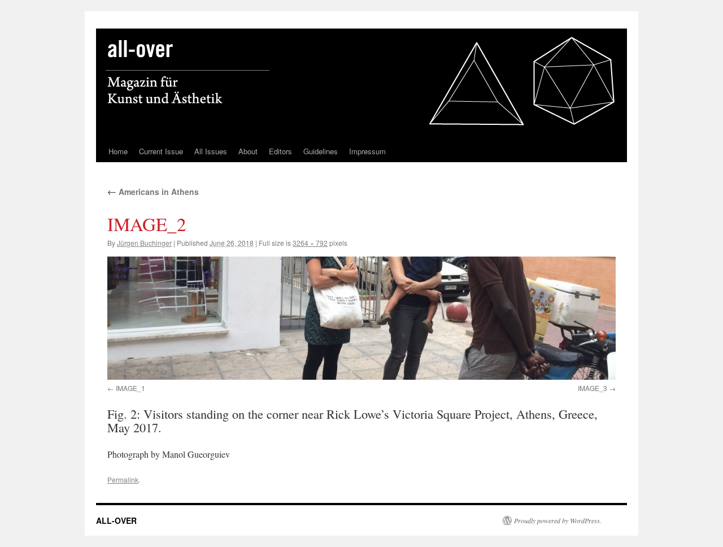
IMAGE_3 (592, 388)
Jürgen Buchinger (144, 243)
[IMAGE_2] (361, 318)
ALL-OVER (116, 520)
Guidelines (320, 151)
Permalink (122, 479)
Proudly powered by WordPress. (558, 520)
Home (118, 151)
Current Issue (161, 151)
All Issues (210, 151)
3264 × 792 (310, 243)
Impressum (367, 151)
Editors (280, 151)
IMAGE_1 (130, 388)
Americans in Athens (153, 191)
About (248, 151)
